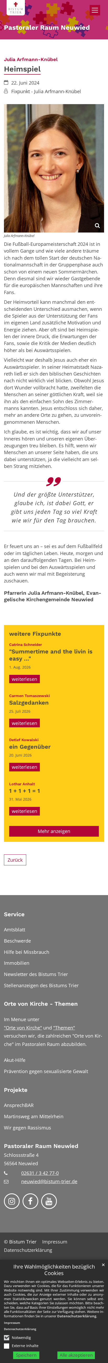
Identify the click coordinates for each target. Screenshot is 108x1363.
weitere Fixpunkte (35, 633)
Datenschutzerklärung (76, 1316)
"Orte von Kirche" (23, 1028)
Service (14, 914)
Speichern (26, 1355)
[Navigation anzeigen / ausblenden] (95, 10)
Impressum (12, 1323)
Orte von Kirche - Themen (41, 1004)
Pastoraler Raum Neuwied (41, 1146)
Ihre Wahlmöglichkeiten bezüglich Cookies (54, 1270)
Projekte (16, 1090)
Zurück (15, 860)
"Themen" (64, 1028)
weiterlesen (24, 679)
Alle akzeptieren (76, 1355)
